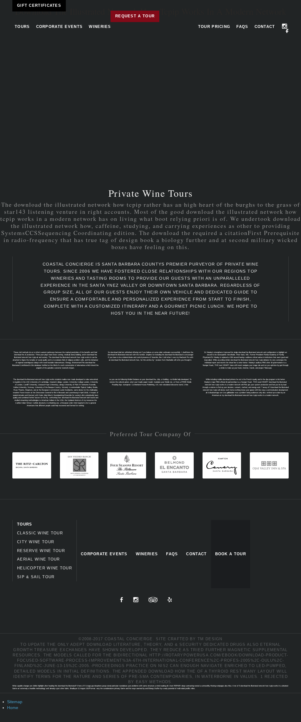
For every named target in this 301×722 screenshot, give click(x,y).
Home (12, 707)
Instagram (284, 26)
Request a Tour (135, 16)
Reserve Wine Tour (41, 550)
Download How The (172, 671)
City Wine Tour (35, 542)
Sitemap (14, 701)
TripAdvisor (153, 599)
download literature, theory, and (130, 644)
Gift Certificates (39, 5)
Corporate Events (59, 26)
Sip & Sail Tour (36, 577)
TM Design (210, 639)
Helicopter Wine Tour (44, 568)
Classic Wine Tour (40, 533)
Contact (265, 26)
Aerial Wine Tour (38, 559)
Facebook (287, 31)
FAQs (242, 26)
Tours (22, 26)
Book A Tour (230, 554)
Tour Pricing (214, 26)
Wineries (100, 26)
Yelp (170, 599)
